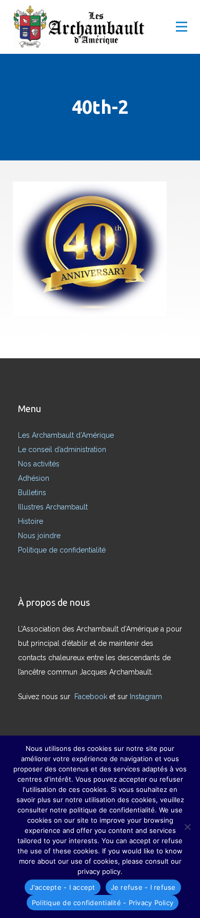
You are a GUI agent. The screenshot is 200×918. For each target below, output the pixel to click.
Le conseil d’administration (62, 449)
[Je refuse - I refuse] (187, 827)
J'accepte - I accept (62, 887)
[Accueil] (82, 28)
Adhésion (33, 478)
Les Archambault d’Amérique (66, 435)
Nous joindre (39, 536)
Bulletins (32, 492)
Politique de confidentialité (62, 550)
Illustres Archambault (53, 507)
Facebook (91, 696)
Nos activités (38, 464)
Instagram (147, 696)
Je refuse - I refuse (143, 887)
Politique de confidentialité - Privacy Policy (102, 903)
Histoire (30, 521)
